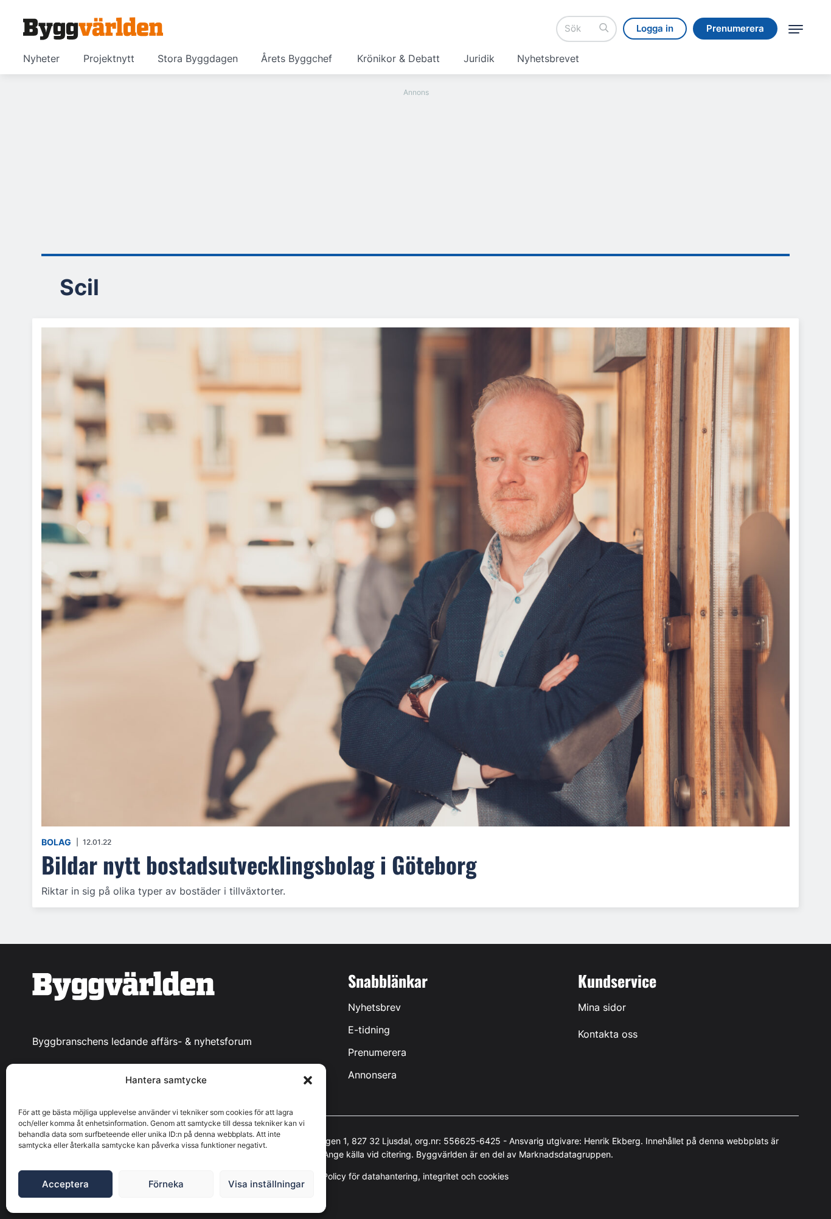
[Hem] (93, 28)
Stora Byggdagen (198, 58)
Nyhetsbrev (374, 1007)
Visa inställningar (266, 1184)
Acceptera (65, 1184)
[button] (308, 1080)
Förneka (166, 1184)
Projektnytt (108, 58)
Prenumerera (377, 1052)
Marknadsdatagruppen (565, 1154)
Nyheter (41, 58)
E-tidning (369, 1030)
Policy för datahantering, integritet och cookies (415, 1176)
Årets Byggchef (296, 58)
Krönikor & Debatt (398, 58)
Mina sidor (602, 1007)
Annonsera (372, 1075)
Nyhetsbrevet (548, 58)
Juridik (479, 58)
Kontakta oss (608, 1034)
